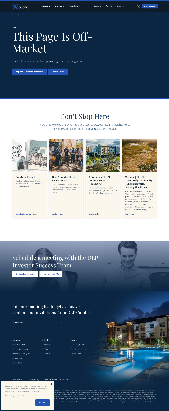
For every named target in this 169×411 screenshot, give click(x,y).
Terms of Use (17, 379)
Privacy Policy (34, 379)
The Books (46, 353)
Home (14, 15)
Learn (96, 6)
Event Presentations (78, 349)
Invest (45, 6)
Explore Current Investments (29, 71)
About (119, 6)
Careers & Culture (18, 344)
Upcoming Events (77, 344)
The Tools (45, 349)
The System (46, 344)
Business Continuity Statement (56, 379)
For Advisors (74, 6)
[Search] (138, 6)
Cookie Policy (9, 396)
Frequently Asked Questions (22, 353)
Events (109, 6)
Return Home (58, 71)
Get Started (149, 6)
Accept (42, 402)
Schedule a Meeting (25, 274)
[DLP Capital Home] (20, 6)
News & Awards (18, 358)
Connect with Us (51, 274)
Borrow (58, 6)
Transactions (17, 363)
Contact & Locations (20, 349)
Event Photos (76, 353)
